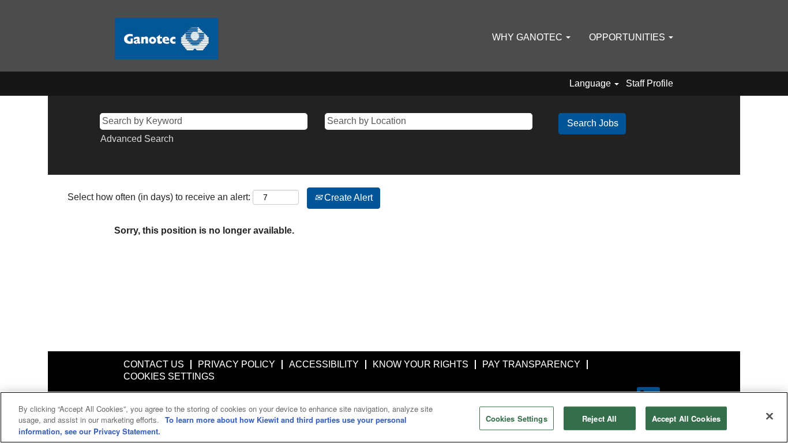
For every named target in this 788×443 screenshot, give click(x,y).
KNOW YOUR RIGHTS (420, 364)
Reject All (599, 417)
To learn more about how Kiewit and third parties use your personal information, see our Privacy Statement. (212, 426)
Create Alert (347, 197)
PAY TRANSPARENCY (531, 364)
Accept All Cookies (686, 417)
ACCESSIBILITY (324, 364)
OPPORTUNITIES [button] (628, 37)
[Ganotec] (166, 38)
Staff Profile (649, 83)
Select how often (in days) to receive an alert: (158, 197)
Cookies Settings (516, 417)
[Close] (769, 416)
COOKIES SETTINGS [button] (169, 376)
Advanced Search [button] (137, 139)
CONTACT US (153, 364)
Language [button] (591, 83)
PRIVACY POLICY (236, 364)
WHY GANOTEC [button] (528, 37)
